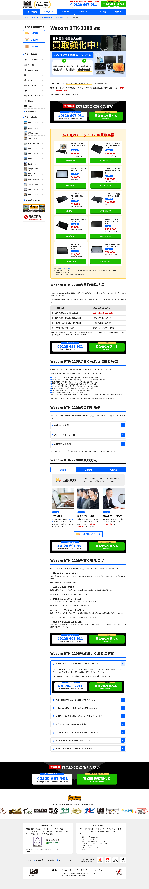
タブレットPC (32, 85)
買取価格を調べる (71, 161)
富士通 (30, 80)
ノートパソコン (33, 60)
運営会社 (118, 12)
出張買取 (34, 33)
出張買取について (89, 534)
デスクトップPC (33, 70)
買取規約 (51, 860)
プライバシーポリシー (66, 860)
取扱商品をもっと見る (33, 111)
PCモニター (31, 106)
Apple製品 (31, 65)
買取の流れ (66, 12)
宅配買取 (34, 46)
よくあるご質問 (100, 12)
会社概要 (28, 860)
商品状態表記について (65, 268)
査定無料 (69, 106)
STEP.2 (81, 512)
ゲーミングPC (32, 75)
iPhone (30, 101)
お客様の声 (83, 12)
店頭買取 (34, 39)
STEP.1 (56, 512)
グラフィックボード (34, 96)
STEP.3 (106, 512)
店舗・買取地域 (31, 12)
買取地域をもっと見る (33, 200)
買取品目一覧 (48, 12)
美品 (108, 226)
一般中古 (74, 150)
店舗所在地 (39, 860)
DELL (29, 91)
